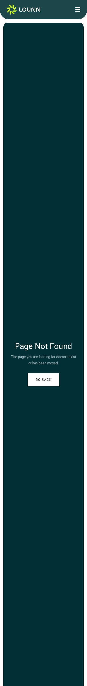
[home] (24, 9)
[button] (77, 9)
